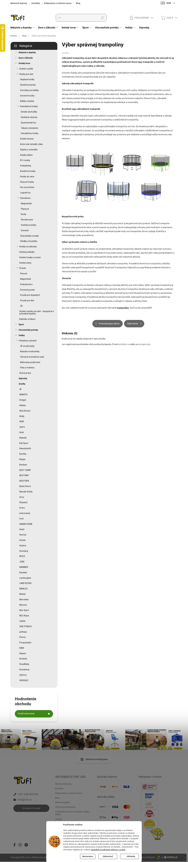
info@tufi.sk (24, 799)
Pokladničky (25, 166)
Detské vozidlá (26, 69)
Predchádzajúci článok (109, 323)
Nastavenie (87, 856)
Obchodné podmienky (65, 807)
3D (21, 306)
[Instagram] (20, 845)
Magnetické (26, 203)
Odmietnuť (108, 856)
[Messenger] (26, 845)
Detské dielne (26, 155)
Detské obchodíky (29, 112)
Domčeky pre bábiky (29, 90)
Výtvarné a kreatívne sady (32, 357)
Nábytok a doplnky (27, 52)
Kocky (23, 214)
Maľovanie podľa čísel (30, 362)
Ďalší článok (132, 323)
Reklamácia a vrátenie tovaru (58, 3)
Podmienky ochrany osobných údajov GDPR (72, 813)
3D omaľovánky (27, 346)
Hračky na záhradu (28, 246)
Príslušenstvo (26, 284)
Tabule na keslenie (29, 128)
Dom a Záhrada (26, 58)
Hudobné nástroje (29, 117)
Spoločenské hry (28, 122)
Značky (22, 384)
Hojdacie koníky (27, 79)
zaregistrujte (144, 344)
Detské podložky (27, 252)
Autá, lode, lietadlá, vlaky (31, 144)
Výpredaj (23, 378)
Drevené (25, 230)
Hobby (22, 335)
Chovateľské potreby (28, 330)
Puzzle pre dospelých (30, 295)
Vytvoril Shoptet (147, 857)
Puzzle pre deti (27, 300)
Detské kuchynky (28, 85)
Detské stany (25, 263)
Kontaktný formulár (31, 808)
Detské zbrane (27, 139)
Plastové (25, 209)
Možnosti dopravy (18, 3)
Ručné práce (25, 373)
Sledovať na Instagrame (97, 759)
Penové (23, 273)
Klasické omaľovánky (30, 351)
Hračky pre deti (26, 74)
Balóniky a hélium (27, 319)
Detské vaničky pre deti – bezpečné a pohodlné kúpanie (36, 312)
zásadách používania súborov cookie (108, 849)
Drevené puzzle (27, 290)
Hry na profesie (27, 187)
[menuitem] (22, 27)
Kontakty (35, 3)
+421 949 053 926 (27, 794)
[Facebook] (14, 845)
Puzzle (22, 268)
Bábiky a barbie (27, 101)
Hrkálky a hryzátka (28, 241)
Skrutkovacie (27, 219)
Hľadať (102, 18)
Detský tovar (24, 63)
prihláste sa (124, 344)
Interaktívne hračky (29, 106)
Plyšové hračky (27, 182)
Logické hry (25, 192)
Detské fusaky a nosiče (30, 257)
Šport (21, 324)
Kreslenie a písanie (28, 340)
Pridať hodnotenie (26, 713)
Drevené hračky (27, 95)
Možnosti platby (62, 802)
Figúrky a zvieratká (28, 149)
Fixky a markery (27, 367)
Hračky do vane (27, 176)
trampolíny (123, 307)
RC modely (25, 160)
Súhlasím (131, 856)
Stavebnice (25, 198)
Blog (78, 3)
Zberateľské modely (29, 236)
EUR (169, 3)
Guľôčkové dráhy (28, 225)
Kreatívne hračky (28, 171)
